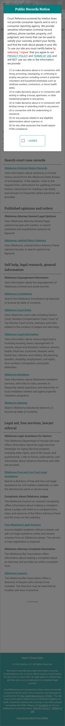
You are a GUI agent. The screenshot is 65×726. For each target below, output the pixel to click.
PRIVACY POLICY (18, 56)
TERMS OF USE (43, 56)
